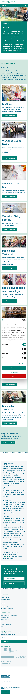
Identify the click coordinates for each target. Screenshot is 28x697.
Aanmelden (6, 641)
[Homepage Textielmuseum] (8, 2)
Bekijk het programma (9, 115)
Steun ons (5, 691)
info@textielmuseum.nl (7, 608)
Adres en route (5, 619)
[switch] (24, 349)
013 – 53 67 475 (5, 606)
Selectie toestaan (14, 372)
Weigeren (14, 376)
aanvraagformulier (8, 520)
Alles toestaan (14, 368)
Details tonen (20, 363)
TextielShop (4, 622)
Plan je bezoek (11, 578)
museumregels (7, 556)
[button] (26, 2)
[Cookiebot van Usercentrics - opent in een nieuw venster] (20, 320)
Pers (2, 626)
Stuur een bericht (9, 442)
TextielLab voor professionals (9, 615)
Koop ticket (5, 5)
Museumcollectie (5, 617)
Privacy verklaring (6, 624)
